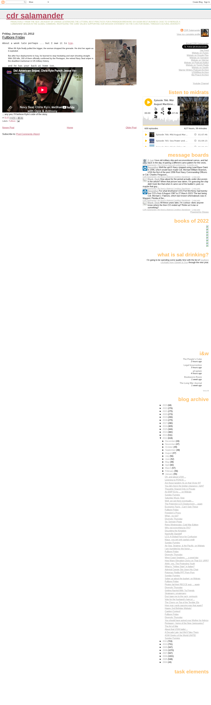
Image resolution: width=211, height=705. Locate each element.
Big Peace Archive (200, 75)
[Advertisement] (191, 286)
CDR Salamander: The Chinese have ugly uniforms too (164, 165)
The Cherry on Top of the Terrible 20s (182, 602)
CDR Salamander (35, 15)
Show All (206, 391)
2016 (165, 426)
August (168, 453)
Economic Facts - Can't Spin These (181, 506)
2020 (165, 414)
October (169, 447)
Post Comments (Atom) (28, 134)
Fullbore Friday (13, 37)
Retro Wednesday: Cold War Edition (181, 524)
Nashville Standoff (173, 533)
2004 (165, 662)
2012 (165, 438)
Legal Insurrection (193, 365)
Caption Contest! (172, 611)
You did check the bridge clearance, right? (184, 486)
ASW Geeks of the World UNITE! (180, 635)
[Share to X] (16, 118)
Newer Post (8, 127)
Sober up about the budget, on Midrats (182, 578)
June (167, 459)
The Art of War (171, 626)
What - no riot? (171, 516)
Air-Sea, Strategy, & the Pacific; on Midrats (185, 545)
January (169, 474)
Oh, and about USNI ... (175, 477)
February (169, 471)
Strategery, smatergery (175, 593)
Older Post (131, 127)
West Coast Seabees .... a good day (182, 557)
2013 (165, 435)
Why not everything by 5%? (177, 527)
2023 (165, 405)
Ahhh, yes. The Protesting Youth (180, 563)
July (167, 456)
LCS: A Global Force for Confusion (181, 536)
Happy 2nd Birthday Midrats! (178, 608)
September (170, 450)
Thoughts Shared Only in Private (180, 489)
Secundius (153, 167)
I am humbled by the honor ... (178, 548)
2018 (165, 420)
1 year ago (196, 177)
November (170, 444)
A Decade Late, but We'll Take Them (182, 632)
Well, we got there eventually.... (179, 501)
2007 (165, 653)
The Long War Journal (191, 383)
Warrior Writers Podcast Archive (194, 70)
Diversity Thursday (174, 519)
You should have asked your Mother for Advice (186, 620)
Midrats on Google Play (198, 55)
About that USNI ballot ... (176, 629)
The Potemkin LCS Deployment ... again (183, 504)
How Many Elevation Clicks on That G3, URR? (187, 560)
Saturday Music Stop (174, 498)
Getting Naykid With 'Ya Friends (179, 590)
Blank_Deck (154, 179)
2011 (165, 641)
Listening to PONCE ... (175, 480)
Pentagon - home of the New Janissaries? (184, 623)
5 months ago (192, 165)
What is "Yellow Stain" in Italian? (179, 566)
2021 (165, 411)
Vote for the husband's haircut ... (180, 599)
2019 (165, 417)
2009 (165, 647)
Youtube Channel (201, 83)
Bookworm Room (193, 377)
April (167, 465)
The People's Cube (192, 359)
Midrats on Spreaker (199, 57)
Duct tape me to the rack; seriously (181, 596)
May (167, 462)
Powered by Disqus (199, 212)
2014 (165, 432)
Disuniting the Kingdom (175, 530)
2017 (165, 423)
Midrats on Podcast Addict (196, 62)
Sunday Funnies (172, 495)
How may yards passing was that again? (184, 605)
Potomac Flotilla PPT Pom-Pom (180, 572)
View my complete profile (188, 34)
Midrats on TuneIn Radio (197, 65)
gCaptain (197, 371)
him (70, 43)
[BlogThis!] (13, 118)
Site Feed (204, 50)
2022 (165, 408)
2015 (165, 429)
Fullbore (12, 121)
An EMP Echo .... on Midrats (178, 492)
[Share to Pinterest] (21, 118)
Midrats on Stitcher (200, 60)
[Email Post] (18, 121)
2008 (165, 650)
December (170, 441)
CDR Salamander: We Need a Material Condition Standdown (166, 177)
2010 (165, 644)
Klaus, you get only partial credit (179, 539)
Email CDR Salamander (197, 43)
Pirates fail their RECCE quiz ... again (182, 584)
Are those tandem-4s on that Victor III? (183, 483)
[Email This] (10, 118)
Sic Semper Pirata (173, 521)
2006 (165, 656)
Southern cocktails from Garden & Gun (185, 261)
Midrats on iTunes (200, 53)
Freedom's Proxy (173, 513)
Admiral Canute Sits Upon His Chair (181, 569)
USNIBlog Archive (200, 72)
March (168, 468)
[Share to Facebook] (19, 118)
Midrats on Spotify (200, 67)
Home (70, 127)
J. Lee (151, 160)
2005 (165, 659)
